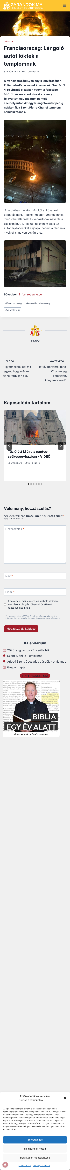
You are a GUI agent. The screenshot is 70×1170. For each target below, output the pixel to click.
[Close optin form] (64, 554)
